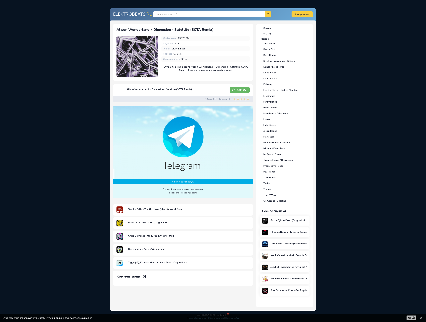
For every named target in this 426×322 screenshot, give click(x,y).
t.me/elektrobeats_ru (183, 181)
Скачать (241, 89)
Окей (411, 318)
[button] (302, 14)
